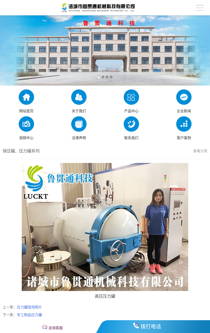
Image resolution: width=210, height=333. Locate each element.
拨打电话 (151, 326)
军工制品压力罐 (29, 315)
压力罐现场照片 (29, 307)
